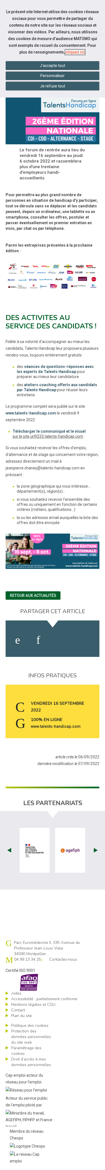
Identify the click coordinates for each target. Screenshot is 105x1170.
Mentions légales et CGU (33, 1004)
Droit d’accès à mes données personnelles (31, 1062)
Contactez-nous (63, 959)
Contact (18, 1010)
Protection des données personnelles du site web (31, 1036)
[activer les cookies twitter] (60, 640)
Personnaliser (52, 75)
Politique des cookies (29, 1025)
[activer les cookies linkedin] (38, 640)
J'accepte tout (52, 65)
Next (96, 850)
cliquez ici (75, 52)
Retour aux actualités (33, 595)
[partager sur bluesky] (85, 640)
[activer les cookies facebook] (17, 640)
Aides (16, 993)
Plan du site (21, 1015)
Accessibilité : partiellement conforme (44, 999)
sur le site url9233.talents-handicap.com (48, 436)
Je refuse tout (52, 86)
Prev (9, 850)
